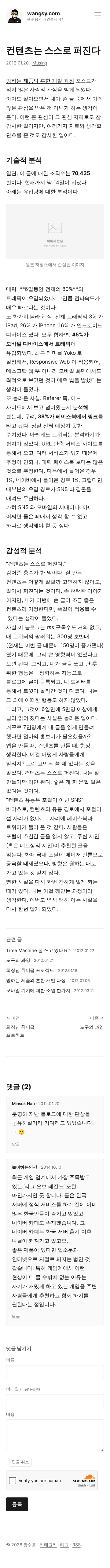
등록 (17, 1504)
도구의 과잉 (18, 960)
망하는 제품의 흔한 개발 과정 (40, 81)
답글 (16, 1144)
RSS (76, 1544)
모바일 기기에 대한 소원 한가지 (38, 990)
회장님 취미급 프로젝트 (30, 970)
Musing (39, 62)
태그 (64, 1544)
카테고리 (48, 1544)
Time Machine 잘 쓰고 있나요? (38, 950)
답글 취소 (20, 1462)
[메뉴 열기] (98, 16)
